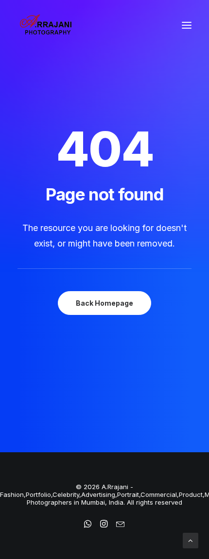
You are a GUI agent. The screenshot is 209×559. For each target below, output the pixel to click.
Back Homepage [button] (104, 303)
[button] (186, 25)
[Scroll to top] (190, 539)
